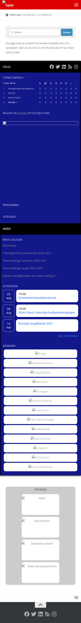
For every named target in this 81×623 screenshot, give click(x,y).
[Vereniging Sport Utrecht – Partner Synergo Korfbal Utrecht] (40, 521)
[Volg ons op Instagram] (76, 66)
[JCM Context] (40, 457)
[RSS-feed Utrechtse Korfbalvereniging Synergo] (70, 66)
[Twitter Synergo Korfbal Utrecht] (58, 66)
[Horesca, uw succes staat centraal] (40, 401)
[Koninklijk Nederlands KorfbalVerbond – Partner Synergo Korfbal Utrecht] (40, 498)
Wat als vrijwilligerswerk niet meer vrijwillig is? (29, 275)
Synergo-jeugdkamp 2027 (35, 323)
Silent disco (9, 245)
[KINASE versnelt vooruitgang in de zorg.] (40, 353)
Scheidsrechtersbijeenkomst (37, 297)
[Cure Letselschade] (40, 467)
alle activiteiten (68, 336)
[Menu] (76, 4)
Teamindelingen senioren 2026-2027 (25, 260)
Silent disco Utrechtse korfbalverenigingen (46, 312)
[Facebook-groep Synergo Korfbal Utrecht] (52, 66)
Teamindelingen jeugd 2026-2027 (23, 268)
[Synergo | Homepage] (9, 5)
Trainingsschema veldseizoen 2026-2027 (27, 253)
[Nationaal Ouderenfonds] (40, 566)
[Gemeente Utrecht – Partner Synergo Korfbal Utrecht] (40, 543)
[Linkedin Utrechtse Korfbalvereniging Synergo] (64, 66)
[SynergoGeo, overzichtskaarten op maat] (40, 391)
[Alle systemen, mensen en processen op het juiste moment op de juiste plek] (40, 410)
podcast (22, 113)
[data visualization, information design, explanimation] (40, 448)
